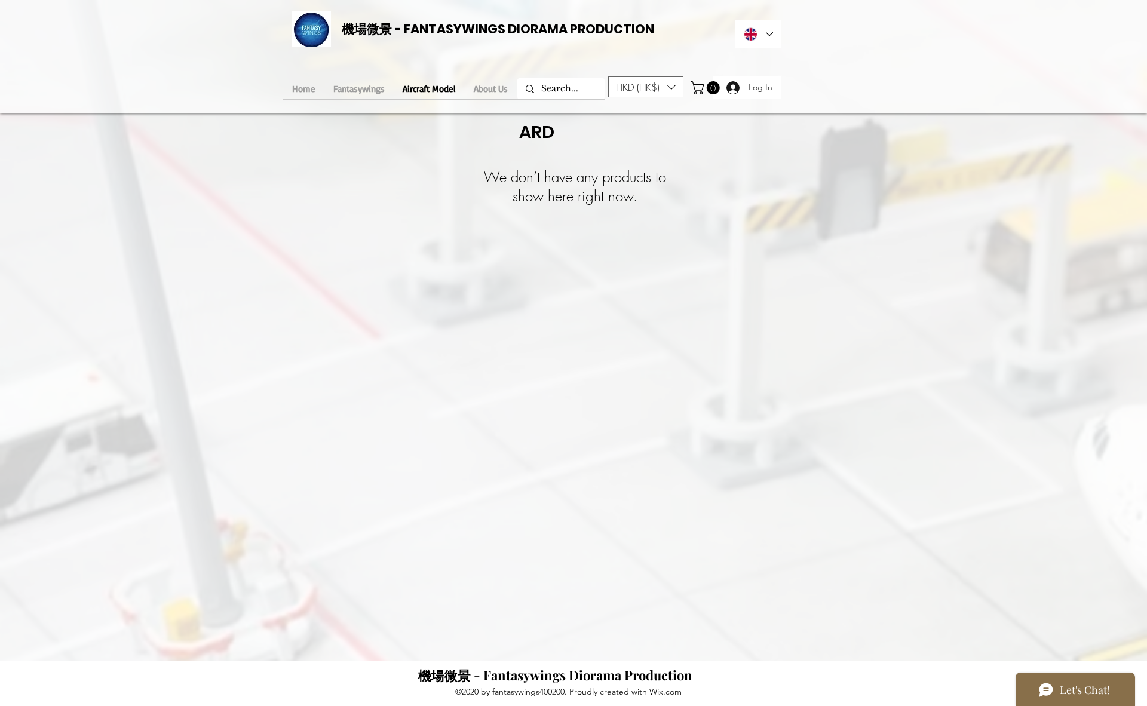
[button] (645, 86)
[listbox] (645, 86)
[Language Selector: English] (758, 34)
